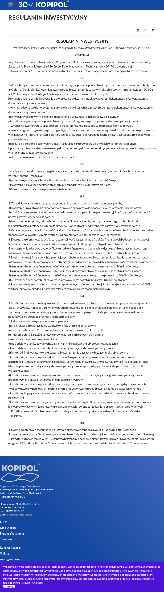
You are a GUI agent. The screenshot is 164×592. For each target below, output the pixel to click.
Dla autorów (8, 527)
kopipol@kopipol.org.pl (19, 514)
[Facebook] (138, 30)
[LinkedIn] (153, 30)
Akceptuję (9, 586)
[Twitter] (145, 30)
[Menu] (152, 4)
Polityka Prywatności (32, 582)
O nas (4, 522)
